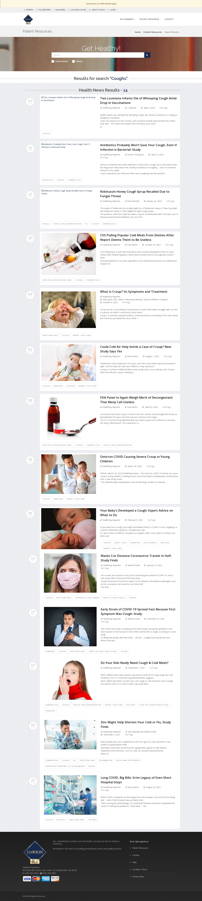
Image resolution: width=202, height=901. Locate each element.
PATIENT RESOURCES (149, 19)
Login (112, 10)
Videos (79, 61)
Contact (135, 855)
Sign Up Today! (98, 10)
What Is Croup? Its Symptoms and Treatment (133, 291)
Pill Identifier (44, 10)
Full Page (164, 107)
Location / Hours (78, 10)
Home (138, 32)
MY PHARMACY (127, 19)
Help (134, 862)
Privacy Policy (138, 876)
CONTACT (169, 19)
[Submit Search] (147, 55)
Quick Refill (60, 10)
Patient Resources (152, 32)
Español (29, 10)
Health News (61, 61)
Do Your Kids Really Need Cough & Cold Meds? (134, 663)
